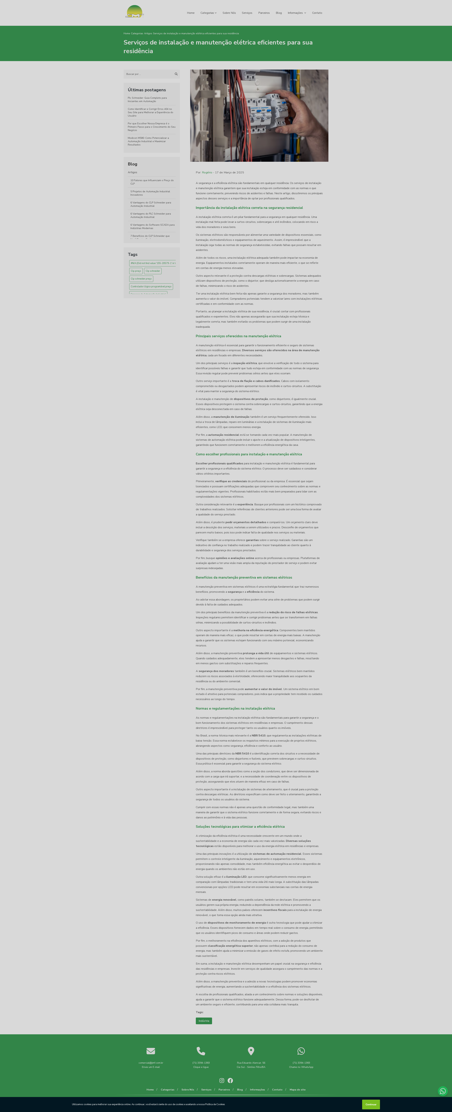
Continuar (371, 1104)
